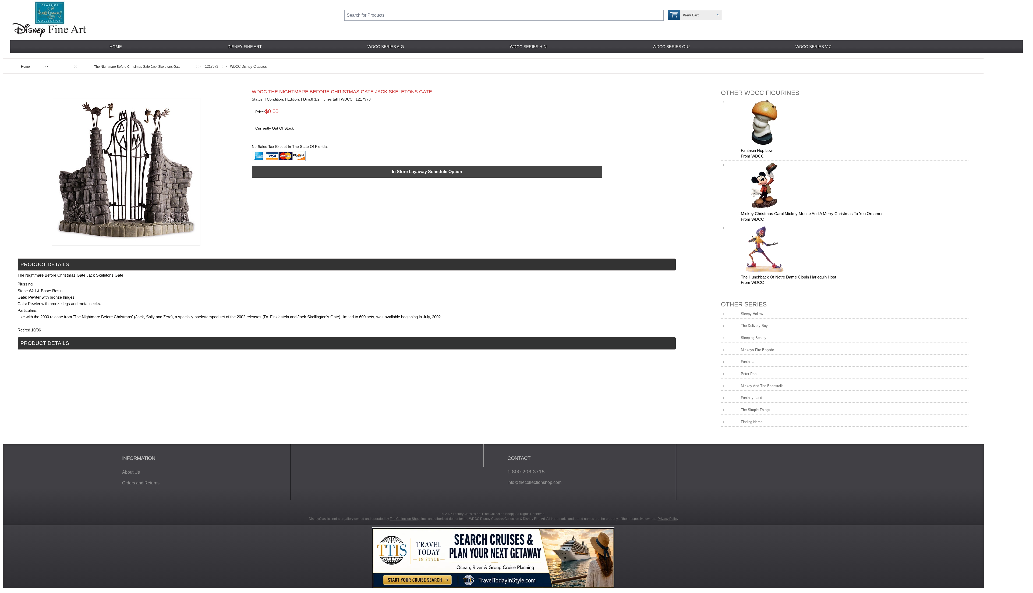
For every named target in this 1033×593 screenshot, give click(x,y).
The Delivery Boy (754, 326)
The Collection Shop (405, 519)
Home (115, 46)
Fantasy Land (751, 398)
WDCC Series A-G (385, 46)
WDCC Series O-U (671, 46)
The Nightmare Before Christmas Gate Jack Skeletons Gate (137, 66)
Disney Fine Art (245, 46)
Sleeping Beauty (753, 338)
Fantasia (747, 362)
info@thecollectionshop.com (534, 482)
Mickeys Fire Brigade (757, 350)
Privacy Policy (668, 519)
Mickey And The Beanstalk (762, 386)
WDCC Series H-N (528, 46)
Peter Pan (748, 374)
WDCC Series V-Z (813, 46)
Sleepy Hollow (752, 314)
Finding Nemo (751, 422)
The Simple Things (755, 410)
